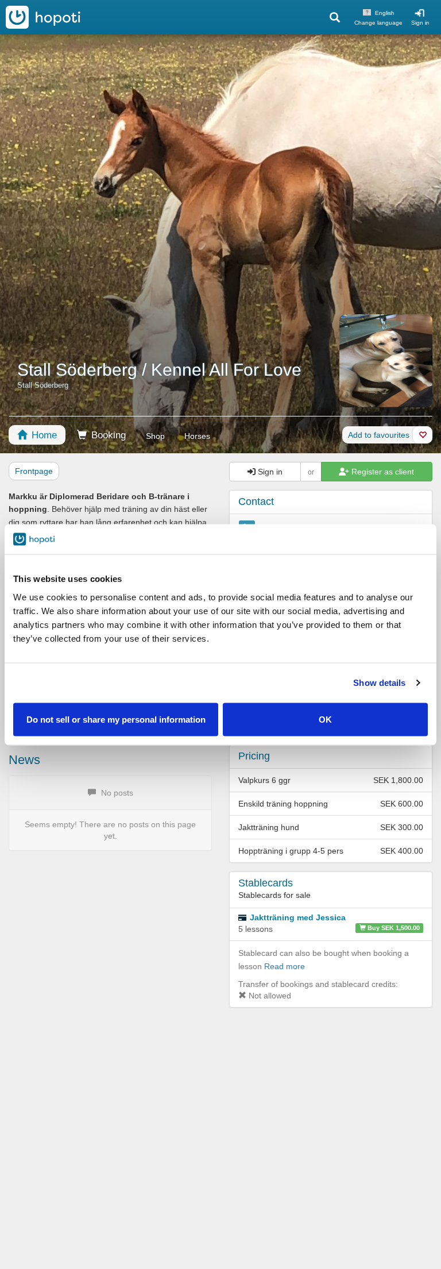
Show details (379, 683)
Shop (155, 436)
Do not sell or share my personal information (116, 719)
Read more (284, 966)
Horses (197, 436)
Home (43, 435)
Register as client (381, 471)
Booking (107, 435)
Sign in (420, 23)
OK (325, 719)
